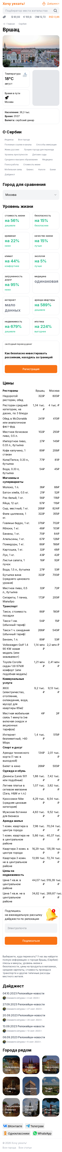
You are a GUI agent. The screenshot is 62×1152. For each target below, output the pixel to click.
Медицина (47, 159)
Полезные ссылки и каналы (18, 144)
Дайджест (53, 3)
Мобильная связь (13, 169)
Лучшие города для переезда (39, 149)
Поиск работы (12, 164)
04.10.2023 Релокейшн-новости (23, 993)
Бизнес (30, 169)
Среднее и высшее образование (21, 159)
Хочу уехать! (14, 4)
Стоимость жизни (31, 164)
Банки (53, 169)
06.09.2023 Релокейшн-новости (24, 1037)
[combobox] (28, 10)
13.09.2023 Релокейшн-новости (23, 1026)
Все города (24, 139)
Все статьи (25, 1147)
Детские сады (39, 154)
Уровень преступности (16, 154)
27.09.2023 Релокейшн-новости (24, 1004)
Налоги (41, 169)
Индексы (9, 139)
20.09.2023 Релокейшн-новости (24, 1015)
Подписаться (31, 940)
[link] (13, 1126)
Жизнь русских (12, 149)
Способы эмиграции (46, 144)
